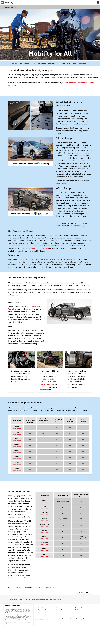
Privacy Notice (74, 618)
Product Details (17, 428)
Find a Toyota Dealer (80, 607)
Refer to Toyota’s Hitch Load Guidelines (48, 381)
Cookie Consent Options (41, 599)
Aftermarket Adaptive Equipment (51, 63)
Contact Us (78, 610)
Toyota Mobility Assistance (38, 248)
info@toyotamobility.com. (47, 587)
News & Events (60, 610)
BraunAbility (60, 183)
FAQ (27, 587)
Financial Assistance (62, 607)
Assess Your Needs (43, 607)
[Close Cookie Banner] (30, 605)
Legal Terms (83, 618)
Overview (13, 63)
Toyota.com (65, 618)
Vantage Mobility (77, 225)
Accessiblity (13, 599)
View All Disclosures (55, 599)
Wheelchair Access (27, 63)
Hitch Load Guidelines (76, 63)
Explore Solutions (43, 610)
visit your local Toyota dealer (48, 259)
